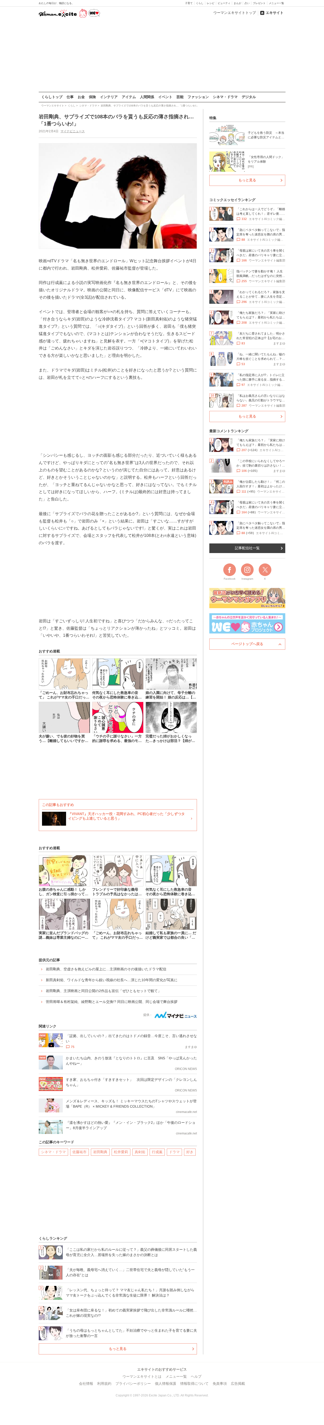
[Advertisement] (162, 55)
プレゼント (259, 3)
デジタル (249, 97)
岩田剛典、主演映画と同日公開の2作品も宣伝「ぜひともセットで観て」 (103, 991)
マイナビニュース (72, 131)
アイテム (129, 97)
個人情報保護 (165, 1384)
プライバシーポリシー (133, 1384)
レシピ (210, 3)
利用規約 (104, 1384)
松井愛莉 (121, 1152)
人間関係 (147, 97)
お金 (81, 97)
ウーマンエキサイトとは (142, 1376)
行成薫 (157, 1152)
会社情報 (86, 1384)
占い (247, 3)
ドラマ (174, 1152)
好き (189, 1152)
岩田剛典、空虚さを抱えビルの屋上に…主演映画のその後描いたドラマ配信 (106, 969)
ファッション (198, 97)
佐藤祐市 (79, 1152)
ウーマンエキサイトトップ (234, 13)
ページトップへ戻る (247, 644)
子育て (189, 3)
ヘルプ (196, 1376)
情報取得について (194, 1384)
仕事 (70, 97)
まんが (237, 3)
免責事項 (220, 1384)
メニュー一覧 (276, 3)
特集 (212, 118)
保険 (92, 97)
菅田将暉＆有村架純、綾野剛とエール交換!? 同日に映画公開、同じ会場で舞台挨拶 (111, 1002)
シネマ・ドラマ (225, 97)
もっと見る (118, 1349)
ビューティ (224, 3)
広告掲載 (238, 1384)
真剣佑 (140, 1152)
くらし (200, 3)
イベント (165, 97)
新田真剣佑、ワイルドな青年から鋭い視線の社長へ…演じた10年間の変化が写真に (111, 980)
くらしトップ (52, 97)
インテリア (109, 97)
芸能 (180, 97)
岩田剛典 (100, 1152)
